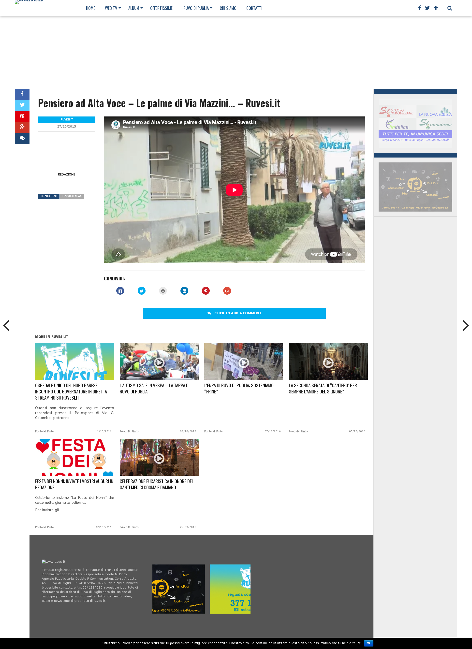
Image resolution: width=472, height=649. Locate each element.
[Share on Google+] (22, 127)
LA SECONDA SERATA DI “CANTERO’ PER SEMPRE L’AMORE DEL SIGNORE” (323, 388)
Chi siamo (228, 8)
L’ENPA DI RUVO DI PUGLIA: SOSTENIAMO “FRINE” (239, 388)
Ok (369, 643)
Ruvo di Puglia (196, 8)
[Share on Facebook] (22, 94)
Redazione (66, 174)
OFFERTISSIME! (162, 8)
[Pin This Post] (22, 116)
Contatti (254, 8)
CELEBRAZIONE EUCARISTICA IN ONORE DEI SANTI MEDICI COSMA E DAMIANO (156, 484)
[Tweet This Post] (22, 105)
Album (133, 8)
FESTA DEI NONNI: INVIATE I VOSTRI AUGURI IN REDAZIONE (74, 484)
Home (90, 8)
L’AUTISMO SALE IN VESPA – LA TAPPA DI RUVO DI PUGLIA (155, 388)
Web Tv (111, 8)
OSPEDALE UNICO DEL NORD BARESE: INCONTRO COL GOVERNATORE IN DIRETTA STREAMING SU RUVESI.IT (71, 391)
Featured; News (71, 196)
